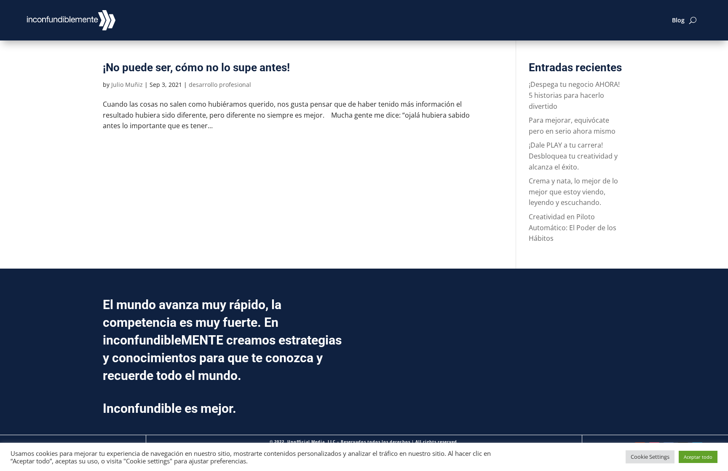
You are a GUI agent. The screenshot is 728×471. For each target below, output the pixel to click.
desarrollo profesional (220, 85)
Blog (678, 20)
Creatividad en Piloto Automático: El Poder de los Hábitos (572, 227)
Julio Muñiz (127, 85)
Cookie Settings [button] (650, 456)
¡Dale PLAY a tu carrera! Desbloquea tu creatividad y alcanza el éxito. (573, 155)
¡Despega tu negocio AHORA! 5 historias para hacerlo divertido (574, 95)
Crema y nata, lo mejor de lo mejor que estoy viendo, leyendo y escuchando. (573, 191)
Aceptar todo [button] (698, 457)
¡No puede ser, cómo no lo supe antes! (196, 67)
